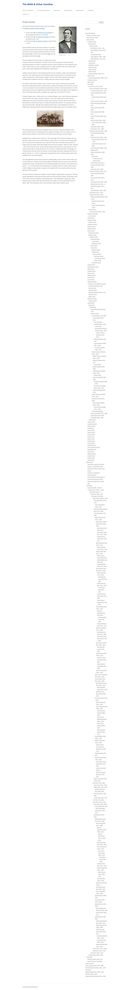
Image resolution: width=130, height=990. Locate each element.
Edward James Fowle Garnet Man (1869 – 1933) (101, 524)
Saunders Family (91, 220)
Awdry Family (91, 430)
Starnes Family (100, 744)
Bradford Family (91, 228)
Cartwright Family (96, 262)
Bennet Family (96, 160)
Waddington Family (94, 65)
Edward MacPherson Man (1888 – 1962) (101, 829)
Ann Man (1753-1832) (98, 800)
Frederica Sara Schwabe (44, 32)
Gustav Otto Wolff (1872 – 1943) (99, 413)
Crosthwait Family (92, 424)
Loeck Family (90, 303)
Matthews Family (91, 281)
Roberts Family (91, 426)
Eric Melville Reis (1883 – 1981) (98, 190)
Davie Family (94, 245)
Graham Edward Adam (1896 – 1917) (98, 78)
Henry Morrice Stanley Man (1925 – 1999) (102, 602)
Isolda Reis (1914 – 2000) (97, 169)
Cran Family (95, 156)
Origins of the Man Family (93, 35)
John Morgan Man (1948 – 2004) (101, 590)
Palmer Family (92, 71)
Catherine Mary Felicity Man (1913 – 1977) (102, 539)
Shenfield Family (91, 449)
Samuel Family (92, 209)
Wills (88, 483)
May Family (92, 305)
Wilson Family (91, 432)
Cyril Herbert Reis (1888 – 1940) (99, 148)
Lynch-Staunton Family (93, 447)
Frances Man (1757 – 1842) (100, 948)
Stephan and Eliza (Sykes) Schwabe (34, 28)
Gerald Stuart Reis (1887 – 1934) (99, 101)
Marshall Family (91, 275)
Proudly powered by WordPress (30, 987)
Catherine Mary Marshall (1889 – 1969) (101, 713)
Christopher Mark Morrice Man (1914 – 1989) (102, 638)
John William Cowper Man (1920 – (102, 859)
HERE (48, 54)
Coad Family (90, 428)
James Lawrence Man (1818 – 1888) (94, 965)
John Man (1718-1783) (97, 496)
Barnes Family (92, 44)
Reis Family (90, 84)
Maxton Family (92, 69)
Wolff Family (93, 307)
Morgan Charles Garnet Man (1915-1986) (102, 596)
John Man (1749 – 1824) (99, 783)
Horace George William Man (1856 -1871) (101, 749)
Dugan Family (94, 150)
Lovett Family (95, 241)
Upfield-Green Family (93, 267)
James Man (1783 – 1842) (100, 804)
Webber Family (92, 235)
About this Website (28, 10)
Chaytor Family (92, 67)
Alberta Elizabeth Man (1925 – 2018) (94, 972)
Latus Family (92, 63)
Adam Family (90, 75)
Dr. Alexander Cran (98, 158)
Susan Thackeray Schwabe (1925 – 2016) (100, 335)
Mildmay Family (96, 250)
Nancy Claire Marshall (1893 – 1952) (101, 725)
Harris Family (90, 230)
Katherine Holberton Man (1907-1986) (101, 613)
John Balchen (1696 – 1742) (98, 48)
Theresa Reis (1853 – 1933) (96, 194)
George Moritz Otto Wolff (97, 415)
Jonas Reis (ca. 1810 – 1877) (95, 86)
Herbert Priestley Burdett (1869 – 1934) (95, 976)
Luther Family (92, 216)
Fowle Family (90, 218)
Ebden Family (91, 439)
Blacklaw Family (91, 453)
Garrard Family (91, 456)
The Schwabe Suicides (97, 411)
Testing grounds (89, 963)
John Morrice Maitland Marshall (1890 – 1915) (101, 719)
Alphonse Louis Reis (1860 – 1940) (98, 131)
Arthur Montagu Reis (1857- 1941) (98, 88)
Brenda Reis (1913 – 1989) (97, 129)
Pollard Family (91, 458)
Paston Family (97, 260)
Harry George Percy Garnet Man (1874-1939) (101, 764)
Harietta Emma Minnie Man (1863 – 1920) (101, 694)
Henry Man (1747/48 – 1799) (100, 498)
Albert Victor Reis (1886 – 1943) (99, 137)
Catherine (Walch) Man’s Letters (95, 481)
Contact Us (26, 14)
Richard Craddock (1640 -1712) (96, 73)
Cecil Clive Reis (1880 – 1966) (98, 120)
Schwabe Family (95, 313)
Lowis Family (90, 279)
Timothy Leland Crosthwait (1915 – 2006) (102, 660)
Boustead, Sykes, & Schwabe (94, 961)
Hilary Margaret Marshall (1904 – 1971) (101, 732)
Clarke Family (90, 273)
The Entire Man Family (43, 10)
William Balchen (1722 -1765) (98, 58)
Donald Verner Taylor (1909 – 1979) (102, 874)
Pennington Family (93, 233)
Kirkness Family (91, 226)
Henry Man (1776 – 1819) (100, 785)
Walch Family (90, 269)
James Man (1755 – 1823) (99, 802)
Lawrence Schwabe (43, 37)
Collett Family (92, 419)
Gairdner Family (93, 294)
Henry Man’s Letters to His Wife (95, 464)
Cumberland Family (96, 54)
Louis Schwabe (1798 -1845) (99, 315)
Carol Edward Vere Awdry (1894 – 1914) (95, 967)
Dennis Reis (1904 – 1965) (97, 126)
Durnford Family (91, 445)
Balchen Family (93, 46)
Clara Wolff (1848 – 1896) (97, 417)
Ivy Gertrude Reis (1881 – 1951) (99, 90)
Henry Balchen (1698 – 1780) (98, 56)
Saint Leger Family (98, 256)
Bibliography (80, 10)
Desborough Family (92, 213)
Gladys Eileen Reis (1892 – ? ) (98, 184)
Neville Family (95, 252)
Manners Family (97, 254)
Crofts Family (90, 277)
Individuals (57, 10)
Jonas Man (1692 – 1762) (97, 953)
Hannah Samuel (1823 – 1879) (97, 211)
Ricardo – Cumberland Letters (95, 466)
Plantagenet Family (100, 258)
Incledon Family (94, 237)
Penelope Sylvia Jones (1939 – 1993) (102, 619)
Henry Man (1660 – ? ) (95, 492)
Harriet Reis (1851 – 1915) (96, 192)
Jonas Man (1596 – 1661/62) (94, 487)
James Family (90, 436)
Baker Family (90, 82)
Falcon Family (97, 364)
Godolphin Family (96, 243)
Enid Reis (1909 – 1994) (91, 974)
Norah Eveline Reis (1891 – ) (98, 163)
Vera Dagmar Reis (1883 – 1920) (99, 182)
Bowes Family (92, 61)
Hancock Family (93, 290)
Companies (90, 10)
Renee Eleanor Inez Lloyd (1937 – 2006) (102, 579)
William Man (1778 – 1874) (100, 787)
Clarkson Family (93, 301)
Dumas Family (91, 264)
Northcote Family (95, 239)
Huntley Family (91, 271)
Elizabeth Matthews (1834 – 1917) (97, 292)
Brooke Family (91, 441)
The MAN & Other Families (38, 4)
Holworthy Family (92, 224)
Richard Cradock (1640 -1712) (95, 959)
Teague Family (92, 288)
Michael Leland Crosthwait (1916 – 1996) (102, 666)
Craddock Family (91, 41)
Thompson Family (92, 80)
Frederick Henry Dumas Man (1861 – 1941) (101, 931)
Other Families (68, 10)
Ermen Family (97, 375)
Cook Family (98, 326)
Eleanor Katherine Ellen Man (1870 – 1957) (100, 774)
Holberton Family (92, 298)
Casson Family (91, 422)
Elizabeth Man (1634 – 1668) (96, 955)
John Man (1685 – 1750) (97, 494)
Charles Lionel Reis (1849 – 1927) (98, 171)
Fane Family (94, 247)
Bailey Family (92, 296)
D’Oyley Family (92, 222)
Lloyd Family (90, 451)
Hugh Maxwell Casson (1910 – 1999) (101, 649)
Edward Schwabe (42, 41)
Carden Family (91, 434)
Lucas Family (90, 443)
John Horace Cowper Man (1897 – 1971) (101, 853)
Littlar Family (90, 460)
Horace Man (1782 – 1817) (100, 798)
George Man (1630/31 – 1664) (96, 490)
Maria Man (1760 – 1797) (99, 950)
